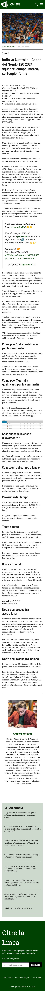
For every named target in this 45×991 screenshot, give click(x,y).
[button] (36, 4)
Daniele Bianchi (23, 47)
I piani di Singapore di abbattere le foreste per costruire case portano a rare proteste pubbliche (21, 882)
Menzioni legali (22, 977)
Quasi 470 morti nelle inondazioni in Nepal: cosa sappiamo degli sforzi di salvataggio (20, 896)
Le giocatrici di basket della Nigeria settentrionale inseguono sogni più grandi (20, 814)
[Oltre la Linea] (11, 4)
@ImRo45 (22, 236)
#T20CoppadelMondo (15, 255)
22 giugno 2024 (27, 264)
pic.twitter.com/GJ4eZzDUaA (19, 258)
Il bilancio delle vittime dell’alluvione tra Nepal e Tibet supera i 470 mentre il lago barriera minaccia (21, 842)
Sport (5, 53)
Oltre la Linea (29, 986)
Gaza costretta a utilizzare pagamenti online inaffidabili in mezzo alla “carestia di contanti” (22, 828)
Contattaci (36, 977)
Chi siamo (8, 977)
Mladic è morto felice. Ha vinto (18, 908)
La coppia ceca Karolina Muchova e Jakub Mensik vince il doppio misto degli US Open (20, 868)
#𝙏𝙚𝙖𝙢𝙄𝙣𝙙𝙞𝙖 (18, 227)
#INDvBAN (33, 255)
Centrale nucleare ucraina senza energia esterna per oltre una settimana (22, 855)
